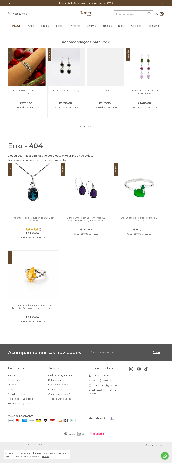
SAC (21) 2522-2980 (102, 380)
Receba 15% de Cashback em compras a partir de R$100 (86, 3)
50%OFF (17, 25)
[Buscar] (149, 13)
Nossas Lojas (15, 380)
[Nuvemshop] (153, 445)
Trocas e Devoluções (59, 398)
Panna (11, 375)
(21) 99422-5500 (100, 375)
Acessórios (154, 25)
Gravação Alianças (58, 384)
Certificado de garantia (61, 389)
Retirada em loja (57, 380)
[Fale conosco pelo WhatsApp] (165, 456)
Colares (58, 25)
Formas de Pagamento (20, 403)
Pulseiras (106, 25)
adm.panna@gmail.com (105, 385)
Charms (91, 25)
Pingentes (75, 25)
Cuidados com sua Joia (60, 394)
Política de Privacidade (20, 398)
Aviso (11, 389)
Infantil (121, 25)
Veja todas (86, 126)
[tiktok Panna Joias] (146, 369)
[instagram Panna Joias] (131, 369)
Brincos (44, 25)
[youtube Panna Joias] (139, 369)
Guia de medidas (17, 394)
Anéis (31, 25)
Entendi (45, 456)
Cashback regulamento (61, 375)
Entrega (12, 384)
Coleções (136, 25)
